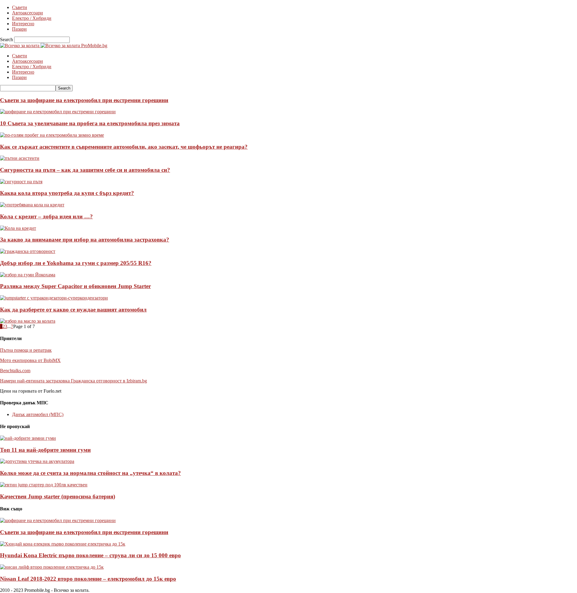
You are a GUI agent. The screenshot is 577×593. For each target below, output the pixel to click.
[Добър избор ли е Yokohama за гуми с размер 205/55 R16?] (27, 274)
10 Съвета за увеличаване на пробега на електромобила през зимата (90, 123)
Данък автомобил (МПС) (37, 414)
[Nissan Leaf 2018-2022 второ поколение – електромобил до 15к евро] (52, 567)
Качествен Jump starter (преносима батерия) (57, 496)
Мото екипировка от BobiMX (30, 360)
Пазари (19, 29)
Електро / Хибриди (31, 18)
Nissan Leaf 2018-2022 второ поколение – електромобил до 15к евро (88, 579)
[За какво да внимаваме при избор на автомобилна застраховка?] (27, 251)
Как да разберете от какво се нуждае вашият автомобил (73, 309)
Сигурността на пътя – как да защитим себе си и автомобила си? (85, 170)
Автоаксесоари (27, 12)
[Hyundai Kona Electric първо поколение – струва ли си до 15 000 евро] (62, 543)
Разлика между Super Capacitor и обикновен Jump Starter (75, 286)
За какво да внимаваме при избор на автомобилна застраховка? (84, 239)
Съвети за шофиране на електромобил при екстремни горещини (84, 100)
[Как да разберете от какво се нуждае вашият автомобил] (27, 321)
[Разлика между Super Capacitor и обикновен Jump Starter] (54, 297)
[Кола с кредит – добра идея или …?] (18, 228)
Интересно (23, 23)
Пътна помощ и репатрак (26, 350)
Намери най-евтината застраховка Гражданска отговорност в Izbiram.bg (73, 380)
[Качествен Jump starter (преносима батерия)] (43, 484)
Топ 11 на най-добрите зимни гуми (45, 450)
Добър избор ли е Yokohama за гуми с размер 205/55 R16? (75, 263)
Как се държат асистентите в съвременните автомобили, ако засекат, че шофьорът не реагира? (124, 147)
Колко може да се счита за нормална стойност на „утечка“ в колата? (90, 473)
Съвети (19, 7)
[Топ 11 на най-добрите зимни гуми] (28, 438)
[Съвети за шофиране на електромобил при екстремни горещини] (58, 111)
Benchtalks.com (15, 370)
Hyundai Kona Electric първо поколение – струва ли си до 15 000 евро (90, 555)
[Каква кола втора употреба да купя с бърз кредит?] (32, 204)
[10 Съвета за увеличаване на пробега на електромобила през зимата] (52, 135)
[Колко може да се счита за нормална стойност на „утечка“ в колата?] (37, 461)
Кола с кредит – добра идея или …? (46, 216)
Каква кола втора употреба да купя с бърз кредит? (67, 193)
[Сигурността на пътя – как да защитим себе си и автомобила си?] (21, 181)
